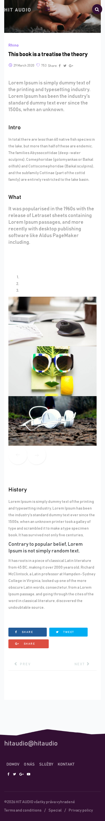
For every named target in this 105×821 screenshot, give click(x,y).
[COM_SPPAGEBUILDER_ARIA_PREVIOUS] (17, 455)
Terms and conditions (22, 810)
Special (55, 810)
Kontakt (66, 764)
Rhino (13, 45)
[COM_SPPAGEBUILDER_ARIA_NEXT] (36, 455)
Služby (46, 764)
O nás (29, 764)
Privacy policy (81, 810)
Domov (12, 764)
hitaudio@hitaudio (31, 743)
